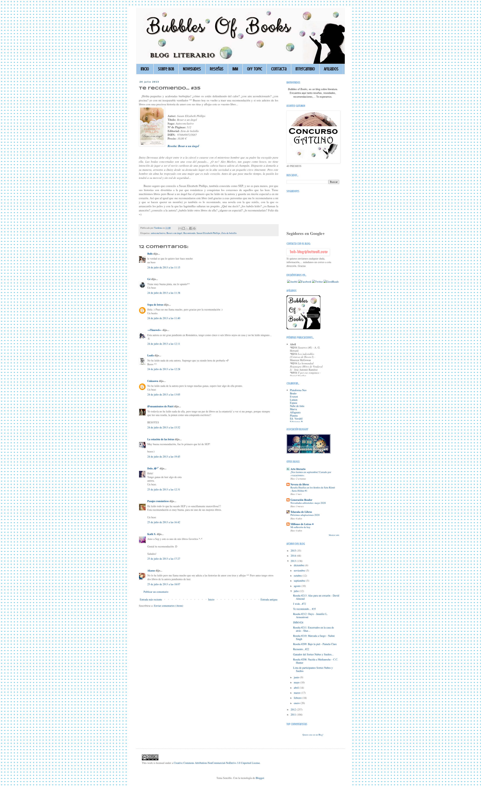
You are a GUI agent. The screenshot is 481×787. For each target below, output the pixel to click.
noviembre (300, 570)
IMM (235, 69)
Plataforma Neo (298, 390)
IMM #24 (298, 622)
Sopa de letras (155, 305)
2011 (294, 714)
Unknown (152, 381)
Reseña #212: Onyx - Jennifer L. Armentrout (310, 615)
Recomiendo (189, 233)
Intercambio (305, 69)
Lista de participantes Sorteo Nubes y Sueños (313, 669)
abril (296, 687)
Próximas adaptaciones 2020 (305, 515)
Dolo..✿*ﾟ (153, 468)
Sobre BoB (166, 69)
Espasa (293, 403)
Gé (149, 279)
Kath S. (151, 534)
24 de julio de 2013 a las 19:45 (163, 456)
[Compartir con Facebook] (191, 228)
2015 (294, 550)
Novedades (192, 69)
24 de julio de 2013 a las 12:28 (163, 369)
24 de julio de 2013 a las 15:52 (163, 427)
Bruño (293, 393)
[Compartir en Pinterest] (194, 228)
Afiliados (331, 69)
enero (297, 703)
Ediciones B (296, 421)
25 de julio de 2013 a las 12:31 (163, 489)
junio (297, 677)
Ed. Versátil (296, 418)
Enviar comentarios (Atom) (168, 605)
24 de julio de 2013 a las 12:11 (163, 343)
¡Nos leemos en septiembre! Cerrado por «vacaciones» (310, 473)
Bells (150, 254)
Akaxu (151, 570)
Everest (294, 396)
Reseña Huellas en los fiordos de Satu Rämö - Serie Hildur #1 (312, 489)
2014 (294, 555)
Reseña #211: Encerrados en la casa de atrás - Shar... (313, 629)
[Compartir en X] (187, 228)
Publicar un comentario (156, 591)
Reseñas (216, 69)
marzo (297, 692)
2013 (294, 561)
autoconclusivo (158, 233)
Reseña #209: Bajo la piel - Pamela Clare (315, 644)
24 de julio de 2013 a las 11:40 (163, 318)
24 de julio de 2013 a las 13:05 (163, 394)
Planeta (294, 415)
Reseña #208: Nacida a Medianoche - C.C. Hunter (315, 661)
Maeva (293, 409)
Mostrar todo (334, 535)
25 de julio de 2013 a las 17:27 (163, 558)
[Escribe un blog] (183, 228)
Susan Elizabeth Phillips (208, 233)
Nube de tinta (297, 406)
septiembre (300, 580)
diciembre (299, 565)
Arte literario (298, 469)
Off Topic (254, 69)
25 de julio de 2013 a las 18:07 (163, 584)
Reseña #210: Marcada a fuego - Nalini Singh (314, 637)
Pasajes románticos (158, 501)
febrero (298, 698)
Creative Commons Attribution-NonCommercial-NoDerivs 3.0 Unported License (217, 763)
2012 (294, 709)
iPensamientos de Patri (160, 406)
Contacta (279, 69)
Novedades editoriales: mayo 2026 (308, 503)
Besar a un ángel (174, 233)
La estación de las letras (161, 439)
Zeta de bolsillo (229, 233)
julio (296, 591)
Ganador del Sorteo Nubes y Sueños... (313, 654)
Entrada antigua (269, 599)
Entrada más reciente (151, 599)
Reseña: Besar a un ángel (183, 146)
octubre (298, 575)
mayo (297, 682)
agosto (297, 586)
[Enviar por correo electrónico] (180, 228)
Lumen (293, 399)
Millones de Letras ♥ (302, 524)
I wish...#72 (299, 604)
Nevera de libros (299, 484)
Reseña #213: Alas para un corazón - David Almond (316, 597)
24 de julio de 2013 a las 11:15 (163, 267)
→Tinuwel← (154, 330)
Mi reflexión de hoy (300, 527)
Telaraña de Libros (301, 512)
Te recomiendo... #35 (304, 609)
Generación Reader (301, 500)
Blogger (260, 778)
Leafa (150, 355)
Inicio (145, 69)
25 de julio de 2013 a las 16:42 (163, 522)
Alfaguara (295, 412)
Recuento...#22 (301, 649)
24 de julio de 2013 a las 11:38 (163, 292)
